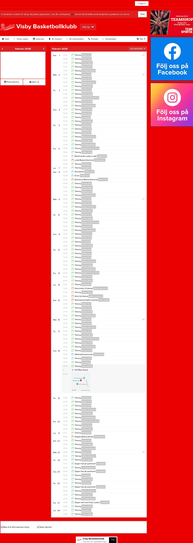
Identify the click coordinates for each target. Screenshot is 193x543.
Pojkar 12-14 (86, 90)
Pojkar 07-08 (87, 67)
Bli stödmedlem (76, 39)
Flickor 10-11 (86, 59)
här (72, 14)
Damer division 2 (88, 82)
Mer (141, 39)
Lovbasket (86, 117)
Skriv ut (35, 82)
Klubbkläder (110, 39)
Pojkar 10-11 (86, 55)
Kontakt (94, 39)
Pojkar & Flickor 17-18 (90, 98)
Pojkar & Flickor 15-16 (90, 148)
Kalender (39, 39)
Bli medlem (56, 39)
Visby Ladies (22, 39)
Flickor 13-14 (87, 109)
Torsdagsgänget (88, 70)
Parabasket (86, 125)
